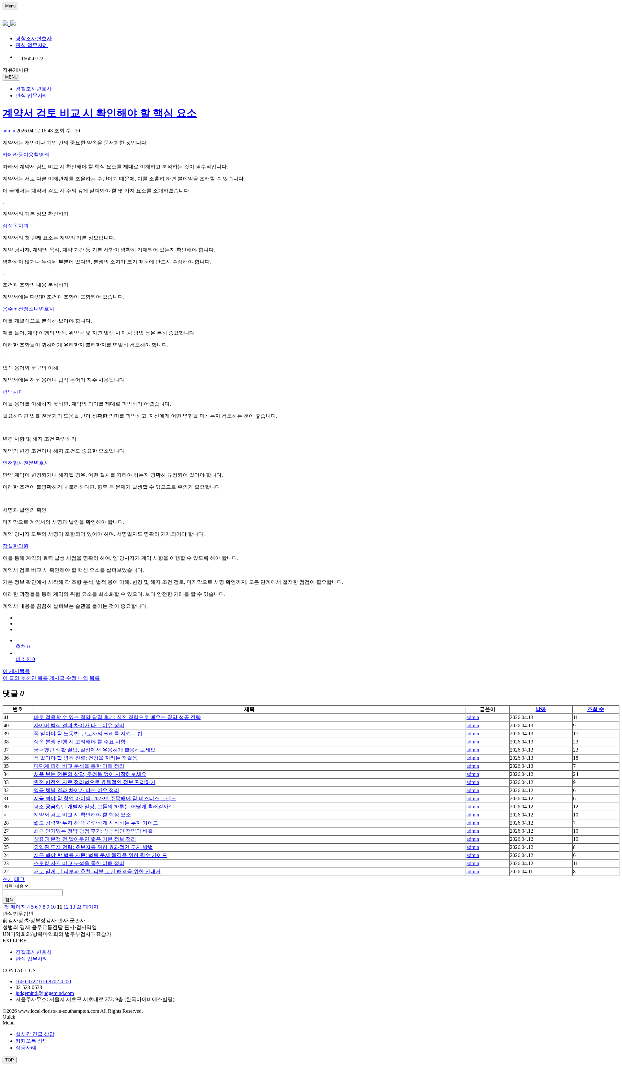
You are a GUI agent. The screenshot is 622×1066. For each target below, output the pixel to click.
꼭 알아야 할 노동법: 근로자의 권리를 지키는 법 (88, 733)
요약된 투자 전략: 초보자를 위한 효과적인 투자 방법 (93, 847)
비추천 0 (25, 659)
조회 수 (595, 709)
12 (66, 907)
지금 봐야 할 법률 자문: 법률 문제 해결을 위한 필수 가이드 (100, 855)
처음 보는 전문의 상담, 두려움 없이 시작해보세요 (90, 774)
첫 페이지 (14, 907)
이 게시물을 (16, 671)
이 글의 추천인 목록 (25, 678)
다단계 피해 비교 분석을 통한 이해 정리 (79, 766)
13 (72, 907)
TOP (9, 1060)
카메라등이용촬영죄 (26, 154)
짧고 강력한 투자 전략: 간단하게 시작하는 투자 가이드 (96, 823)
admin (9, 130)
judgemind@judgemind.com (45, 993)
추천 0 (23, 646)
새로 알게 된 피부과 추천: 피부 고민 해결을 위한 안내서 (97, 871)
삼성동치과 (16, 225)
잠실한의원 (16, 546)
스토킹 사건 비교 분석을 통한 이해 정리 (79, 863)
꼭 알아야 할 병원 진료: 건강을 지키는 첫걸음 (85, 758)
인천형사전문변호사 (26, 463)
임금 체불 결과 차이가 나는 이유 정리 (76, 790)
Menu (10, 6)
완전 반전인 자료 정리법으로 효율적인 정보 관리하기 (95, 782)
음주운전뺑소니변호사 (28, 309)
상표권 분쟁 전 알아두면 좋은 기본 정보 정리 (85, 839)
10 (53, 907)
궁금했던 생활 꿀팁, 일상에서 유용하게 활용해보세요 (95, 750)
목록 (94, 678)
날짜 (541, 709)
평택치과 (13, 392)
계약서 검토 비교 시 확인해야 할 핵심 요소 (100, 113)
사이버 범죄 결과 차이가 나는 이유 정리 (79, 725)
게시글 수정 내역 (68, 678)
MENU (11, 77)
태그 (19, 879)
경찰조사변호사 (34, 38)
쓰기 (8, 879)
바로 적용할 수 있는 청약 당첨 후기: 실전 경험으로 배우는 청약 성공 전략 (117, 717)
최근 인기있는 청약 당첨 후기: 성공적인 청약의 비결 (93, 831)
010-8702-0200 (55, 981)
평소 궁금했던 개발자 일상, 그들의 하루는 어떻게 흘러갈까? (102, 806)
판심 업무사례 (32, 45)
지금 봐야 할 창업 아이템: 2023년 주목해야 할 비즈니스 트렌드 (105, 798)
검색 (9, 899)
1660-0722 (27, 981)
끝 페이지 (88, 907)
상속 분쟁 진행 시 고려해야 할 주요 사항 (80, 741)
